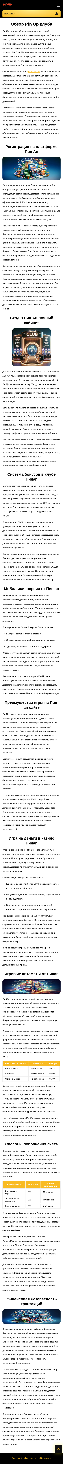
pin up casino (33, 71)
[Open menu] (58, 5)
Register (9, 13)
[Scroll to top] (58, 1449)
